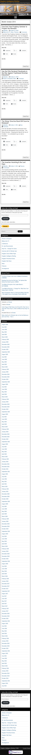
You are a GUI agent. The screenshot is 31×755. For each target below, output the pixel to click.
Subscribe (5, 218)
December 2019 (5, 523)
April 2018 (4, 573)
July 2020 (4, 506)
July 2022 (4, 446)
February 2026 (5, 339)
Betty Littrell (5, 315)
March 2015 (5, 666)
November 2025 (5, 347)
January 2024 (5, 401)
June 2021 (4, 479)
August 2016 (5, 623)
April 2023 (4, 424)
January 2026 (5, 342)
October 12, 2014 (14, 77)
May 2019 (4, 541)
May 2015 (4, 661)
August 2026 (5, 324)
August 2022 (5, 444)
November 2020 (5, 496)
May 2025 (4, 362)
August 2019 (5, 533)
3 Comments (6, 167)
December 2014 (5, 673)
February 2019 (5, 548)
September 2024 (6, 381)
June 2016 (4, 628)
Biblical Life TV (6, 32)
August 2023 (5, 414)
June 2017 (4, 598)
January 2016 (5, 641)
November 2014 (5, 675)
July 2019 (4, 536)
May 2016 (4, 631)
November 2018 (5, 556)
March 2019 (5, 546)
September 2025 (6, 352)
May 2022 (4, 451)
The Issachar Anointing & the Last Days (14, 163)
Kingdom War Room (6, 261)
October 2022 (5, 439)
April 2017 (4, 603)
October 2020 (5, 499)
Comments (5, 126)
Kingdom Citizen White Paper (9, 253)
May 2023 (4, 421)
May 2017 (4, 601)
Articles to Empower (8, 78)
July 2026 (4, 327)
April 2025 (4, 364)
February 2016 (5, 638)
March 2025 (5, 367)
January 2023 (5, 431)
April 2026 (4, 334)
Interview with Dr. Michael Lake (9, 251)
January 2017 (5, 611)
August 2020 (5, 504)
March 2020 (5, 516)
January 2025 (5, 372)
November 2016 (5, 616)
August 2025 (5, 354)
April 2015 (4, 663)
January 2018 (5, 581)
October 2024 (5, 379)
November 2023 (5, 406)
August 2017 (5, 593)
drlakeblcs (5, 30)
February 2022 (5, 459)
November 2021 (5, 466)
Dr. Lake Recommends (7, 246)
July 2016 (4, 626)
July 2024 (4, 386)
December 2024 (5, 374)
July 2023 (4, 416)
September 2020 (6, 501)
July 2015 (4, 656)
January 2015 (5, 671)
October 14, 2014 (14, 30)
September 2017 (6, 591)
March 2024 (5, 396)
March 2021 (5, 486)
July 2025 (4, 357)
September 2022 (6, 441)
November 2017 (5, 586)
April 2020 (4, 513)
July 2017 (4, 596)
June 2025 (4, 359)
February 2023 (5, 429)
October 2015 (5, 648)
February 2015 (5, 668)
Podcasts (16, 32)
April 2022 (4, 454)
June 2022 (4, 449)
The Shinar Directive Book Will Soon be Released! (15, 122)
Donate (10, 302)
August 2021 (5, 474)
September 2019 (6, 531)
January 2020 (5, 521)
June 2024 (4, 389)
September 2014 (6, 680)
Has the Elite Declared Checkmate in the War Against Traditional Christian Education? (15, 73)
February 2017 (5, 608)
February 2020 (5, 518)
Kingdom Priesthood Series (8, 258)
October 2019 (5, 528)
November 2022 (5, 436)
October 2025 (5, 349)
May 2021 (4, 481)
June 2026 (4, 329)
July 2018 (4, 566)
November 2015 (5, 646)
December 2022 (5, 434)
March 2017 (5, 606)
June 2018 (4, 568)
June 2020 (4, 509)
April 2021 (4, 484)
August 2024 (5, 384)
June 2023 (4, 419)
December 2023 (5, 404)
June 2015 (4, 658)
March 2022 (5, 456)
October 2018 (5, 558)
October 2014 (5, 678)
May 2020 (4, 511)
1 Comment (21, 78)
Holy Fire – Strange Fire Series (9, 248)
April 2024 (4, 394)
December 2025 (5, 344)
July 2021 (4, 476)
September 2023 (6, 411)
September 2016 (6, 621)
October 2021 (5, 469)
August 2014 (5, 683)
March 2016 (5, 636)
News (12, 32)
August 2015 (5, 653)
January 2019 (5, 551)
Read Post (25, 66)
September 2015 (6, 651)
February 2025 (5, 369)
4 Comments (24, 32)
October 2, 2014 (14, 125)
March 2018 (5, 576)
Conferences (5, 243)
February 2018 (5, 578)
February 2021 (5, 489)
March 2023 (5, 426)
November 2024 (5, 377)
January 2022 (5, 461)
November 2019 (5, 526)
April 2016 (4, 633)
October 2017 (5, 588)
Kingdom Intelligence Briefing (9, 1)
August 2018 (5, 563)
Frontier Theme (26, 748)
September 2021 (6, 471)
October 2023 (5, 409)
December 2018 (5, 553)
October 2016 (5, 618)
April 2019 (4, 543)
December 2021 (5, 464)
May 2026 (4, 332)
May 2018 (4, 571)
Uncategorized (5, 268)
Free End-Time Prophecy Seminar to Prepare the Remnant (14, 27)
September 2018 (6, 561)
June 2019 (4, 538)
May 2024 (4, 391)
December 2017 (5, 583)
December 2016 (5, 613)
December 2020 (5, 494)
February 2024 (5, 399)
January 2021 (5, 491)
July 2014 (4, 685)
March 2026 (5, 337)
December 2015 (5, 643)
